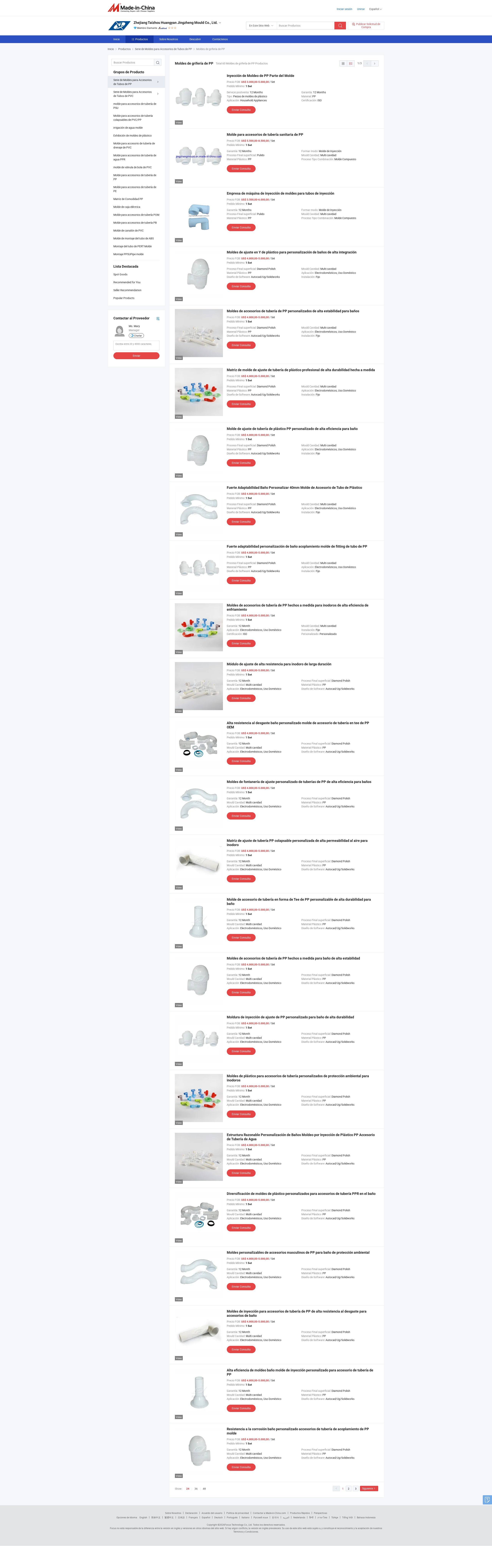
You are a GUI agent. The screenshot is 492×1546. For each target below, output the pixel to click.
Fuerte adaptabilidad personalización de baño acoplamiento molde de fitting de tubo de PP (297, 546)
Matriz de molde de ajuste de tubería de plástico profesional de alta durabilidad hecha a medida (301, 370)
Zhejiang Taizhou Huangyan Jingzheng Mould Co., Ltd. (176, 23)
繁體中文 (169, 1517)
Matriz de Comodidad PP (128, 199)
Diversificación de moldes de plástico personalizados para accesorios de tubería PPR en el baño (301, 1194)
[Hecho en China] (132, 7)
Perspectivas (320, 1512)
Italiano (245, 1517)
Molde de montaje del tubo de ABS (133, 238)
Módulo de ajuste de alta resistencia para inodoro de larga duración (279, 664)
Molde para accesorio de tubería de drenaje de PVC (134, 145)
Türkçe (334, 1517)
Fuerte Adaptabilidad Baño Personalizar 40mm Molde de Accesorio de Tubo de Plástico (294, 488)
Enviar (136, 355)
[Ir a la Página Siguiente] (374, 63)
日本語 (181, 1517)
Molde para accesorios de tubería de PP (134, 177)
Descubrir (195, 39)
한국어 (275, 1517)
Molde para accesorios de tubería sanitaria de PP (265, 134)
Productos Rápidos (300, 1512)
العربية (286, 1517)
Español (206, 1517)
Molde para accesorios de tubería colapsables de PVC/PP (133, 118)
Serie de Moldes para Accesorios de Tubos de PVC (132, 94)
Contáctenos (220, 39)
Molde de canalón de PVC (128, 230)
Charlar (138, 335)
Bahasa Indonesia (366, 1517)
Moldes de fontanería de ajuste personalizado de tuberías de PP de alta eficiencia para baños (299, 782)
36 (196, 1488)
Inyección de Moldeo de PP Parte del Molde (260, 76)
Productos (141, 39)
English (143, 1517)
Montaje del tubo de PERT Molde (132, 246)
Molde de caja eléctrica (126, 207)
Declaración (191, 1512)
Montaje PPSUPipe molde (128, 254)
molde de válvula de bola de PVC (132, 167)
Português (232, 1517)
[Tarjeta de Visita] (158, 318)
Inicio (116, 39)
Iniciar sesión (344, 9)
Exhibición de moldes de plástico (132, 135)
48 (204, 1488)
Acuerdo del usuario (212, 1512)
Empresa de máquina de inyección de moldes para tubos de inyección (280, 193)
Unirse (361, 9)
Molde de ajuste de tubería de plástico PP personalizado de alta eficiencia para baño (292, 429)
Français (193, 1517)
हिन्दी (311, 1517)
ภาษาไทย (322, 1517)
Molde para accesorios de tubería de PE (134, 189)
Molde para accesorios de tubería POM (136, 215)
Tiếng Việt (347, 1517)
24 (187, 1488)
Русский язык (260, 1517)
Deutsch (218, 1517)
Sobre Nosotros (168, 39)
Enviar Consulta (241, 110)
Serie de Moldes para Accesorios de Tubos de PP (132, 82)
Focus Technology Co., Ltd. (238, 1524)
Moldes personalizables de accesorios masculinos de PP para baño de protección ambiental (298, 1252)
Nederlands (299, 1517)
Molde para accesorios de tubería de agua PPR (134, 157)
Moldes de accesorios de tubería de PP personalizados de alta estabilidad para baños (293, 311)
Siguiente (367, 1488)
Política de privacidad (237, 1512)
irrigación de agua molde (128, 127)
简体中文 (155, 1517)
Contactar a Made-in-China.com (269, 1512)
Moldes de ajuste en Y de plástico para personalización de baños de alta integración (292, 252)
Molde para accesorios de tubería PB (135, 222)
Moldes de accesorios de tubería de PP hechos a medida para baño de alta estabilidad (293, 958)
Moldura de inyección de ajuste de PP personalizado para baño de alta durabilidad (290, 1017)
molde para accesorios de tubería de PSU (134, 106)
